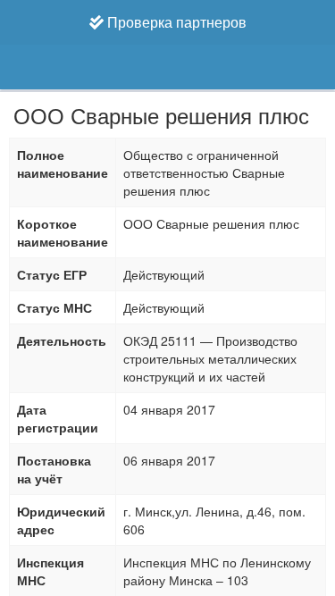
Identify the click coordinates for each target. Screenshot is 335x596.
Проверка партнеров (175, 22)
